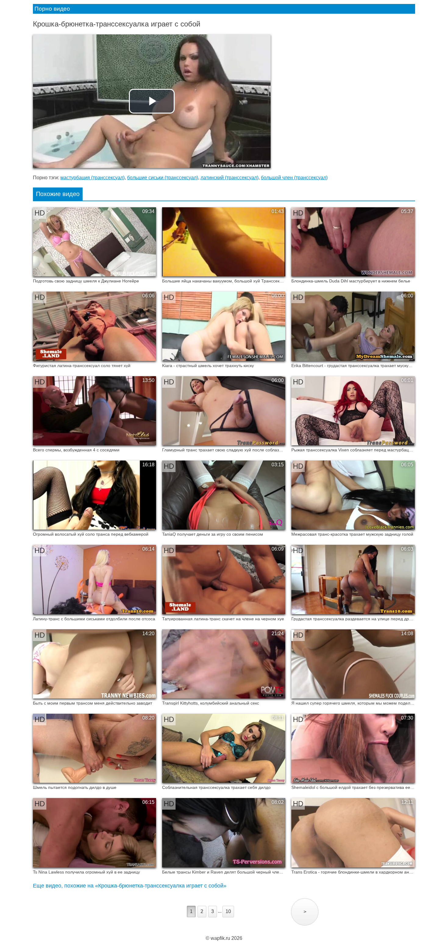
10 (228, 911)
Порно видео (52, 8)
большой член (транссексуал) (294, 177)
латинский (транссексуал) (229, 177)
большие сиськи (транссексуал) (162, 177)
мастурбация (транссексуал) (92, 177)
